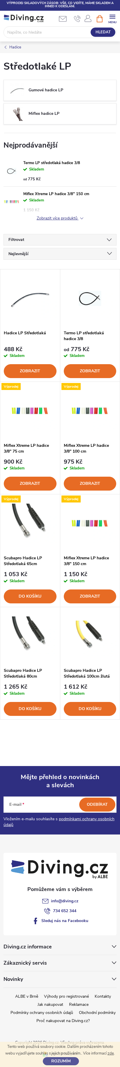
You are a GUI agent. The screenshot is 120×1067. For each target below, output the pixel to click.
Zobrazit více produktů (58, 218)
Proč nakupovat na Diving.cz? (63, 1021)
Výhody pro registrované (66, 996)
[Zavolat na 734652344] (77, 19)
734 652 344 (64, 911)
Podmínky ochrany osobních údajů (41, 1012)
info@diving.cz (64, 901)
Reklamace (79, 1004)
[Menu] (112, 18)
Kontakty (103, 996)
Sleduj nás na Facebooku (64, 920)
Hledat (103, 32)
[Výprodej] (30, 411)
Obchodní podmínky (97, 1012)
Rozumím (61, 1061)
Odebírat (97, 804)
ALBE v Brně (26, 996)
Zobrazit (30, 371)
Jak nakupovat (50, 1004)
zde (110, 1053)
